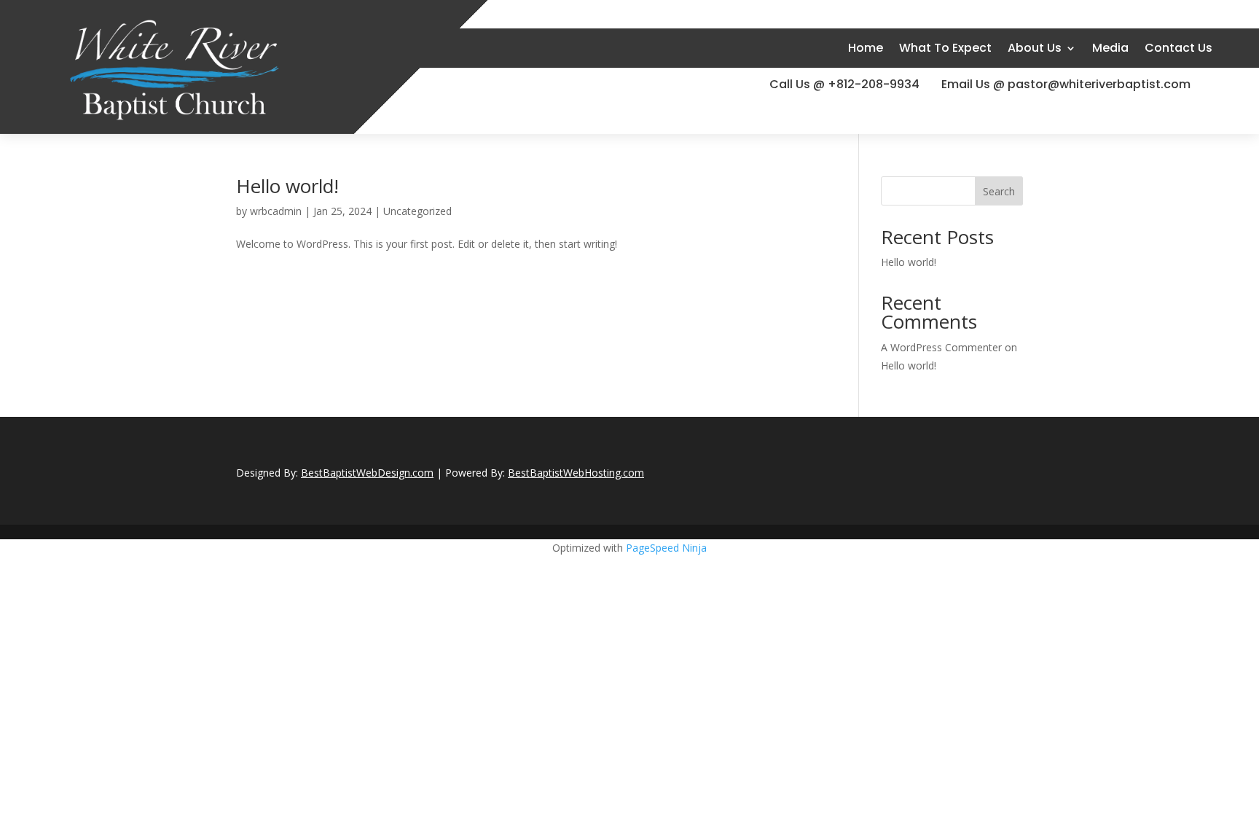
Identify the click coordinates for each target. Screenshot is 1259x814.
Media (1110, 47)
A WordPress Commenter (941, 347)
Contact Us (1178, 47)
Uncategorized (417, 211)
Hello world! (287, 186)
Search (999, 191)
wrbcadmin (276, 211)
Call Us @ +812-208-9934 (844, 84)
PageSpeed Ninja (666, 548)
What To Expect (945, 47)
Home (865, 47)
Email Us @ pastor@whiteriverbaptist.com (1066, 84)
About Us (1035, 47)
